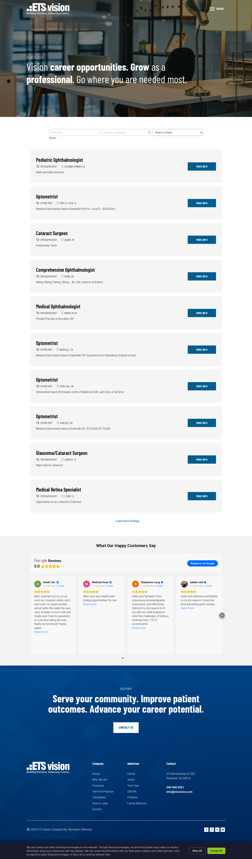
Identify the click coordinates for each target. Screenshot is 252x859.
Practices (98, 785)
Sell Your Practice (102, 791)
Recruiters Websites (80, 829)
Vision (131, 779)
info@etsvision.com (179, 791)
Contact (97, 809)
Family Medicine (137, 803)
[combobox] (126, 132)
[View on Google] (37, 584)
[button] (212, 8)
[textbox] (126, 132)
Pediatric (132, 797)
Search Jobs (100, 803)
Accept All (216, 850)
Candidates (99, 797)
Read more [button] (41, 604)
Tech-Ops (133, 785)
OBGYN (131, 791)
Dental (131, 773)
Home (96, 773)
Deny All (197, 850)
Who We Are (99, 779)
